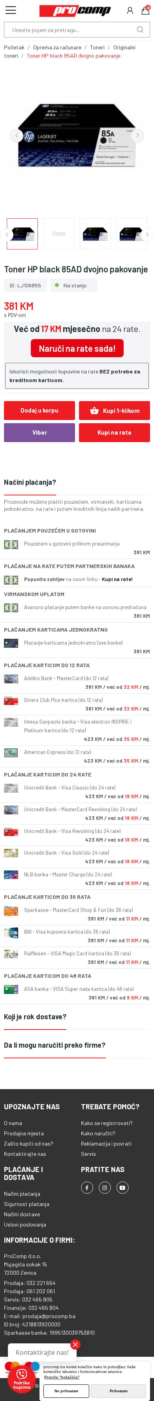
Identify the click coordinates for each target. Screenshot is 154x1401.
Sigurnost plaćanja (26, 1203)
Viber (39, 432)
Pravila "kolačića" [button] (62, 1377)
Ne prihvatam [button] (66, 1391)
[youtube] (122, 1188)
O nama (13, 1123)
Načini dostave (22, 1214)
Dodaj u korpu (39, 410)
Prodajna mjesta (24, 1133)
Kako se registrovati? (107, 1123)
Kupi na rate (114, 432)
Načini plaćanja (22, 1193)
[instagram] (105, 1188)
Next (137, 136)
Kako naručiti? (98, 1133)
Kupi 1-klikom (115, 410)
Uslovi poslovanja (25, 1224)
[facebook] (87, 1188)
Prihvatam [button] (119, 1391)
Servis (88, 1153)
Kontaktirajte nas (25, 1153)
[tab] (77, 482)
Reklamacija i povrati (106, 1143)
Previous (16, 136)
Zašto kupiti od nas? (28, 1143)
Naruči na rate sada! (77, 348)
